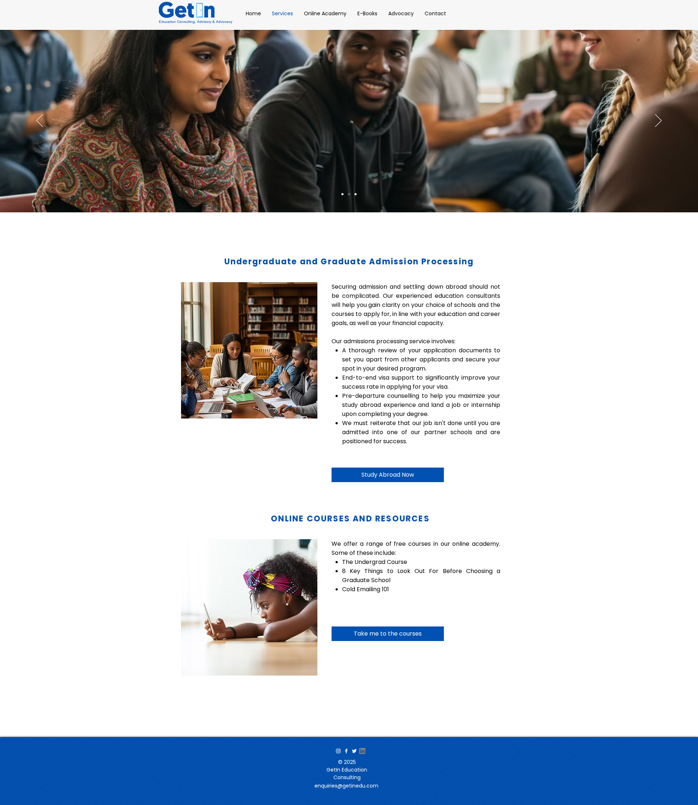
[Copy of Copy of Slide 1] (342, 194)
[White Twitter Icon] (354, 751)
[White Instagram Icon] (338, 751)
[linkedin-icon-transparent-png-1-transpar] (362, 751)
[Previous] (39, 121)
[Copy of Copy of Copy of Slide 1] (355, 194)
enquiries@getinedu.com (346, 785)
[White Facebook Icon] (346, 751)
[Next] (658, 121)
